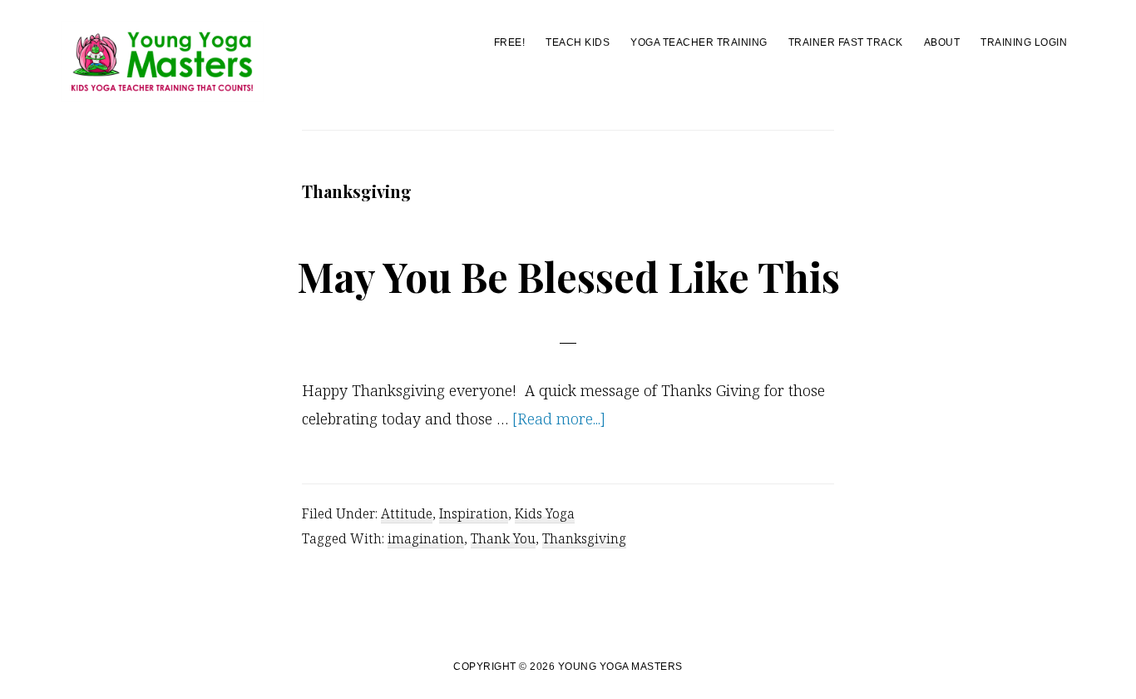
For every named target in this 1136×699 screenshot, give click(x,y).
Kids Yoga (545, 513)
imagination (426, 538)
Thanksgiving (584, 538)
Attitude (406, 513)
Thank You (503, 538)
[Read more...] (558, 421)
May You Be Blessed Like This (568, 276)
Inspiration (473, 513)
